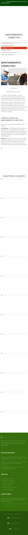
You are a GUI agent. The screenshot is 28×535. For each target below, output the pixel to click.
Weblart (22, 514)
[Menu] (27, 8)
